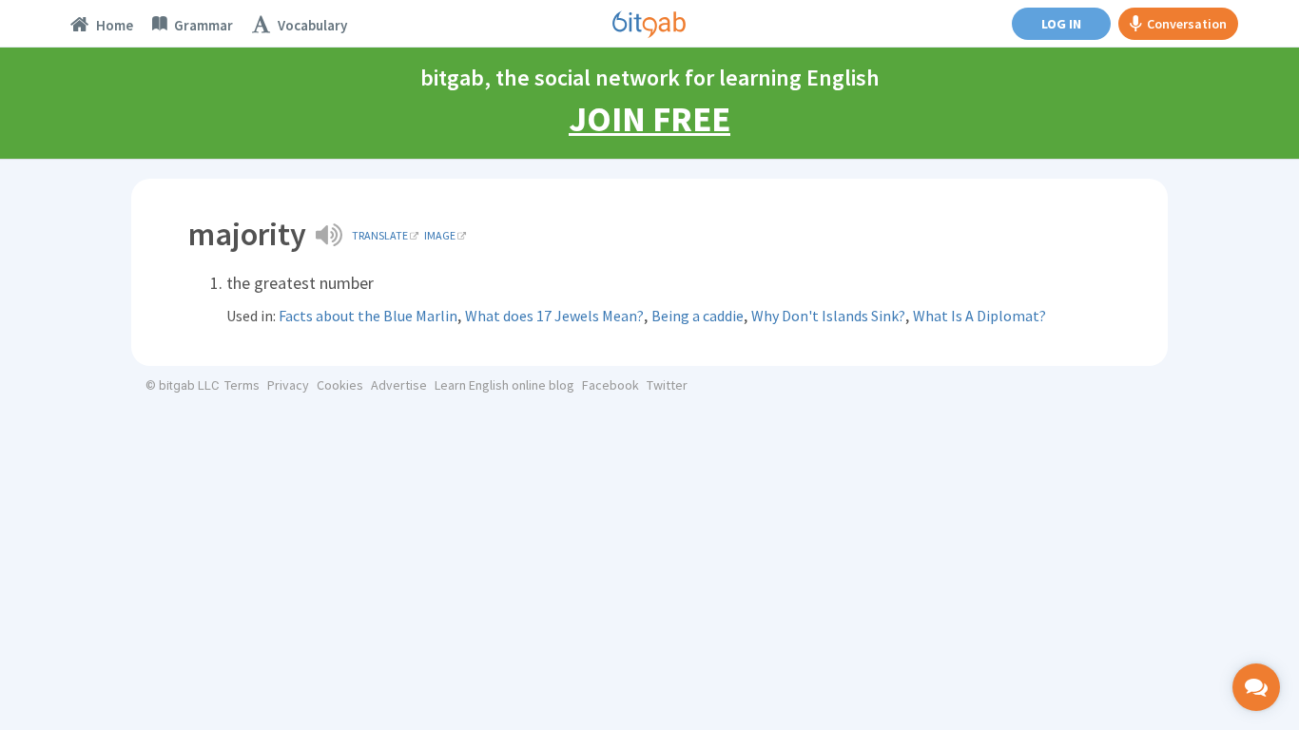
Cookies (340, 385)
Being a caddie (697, 315)
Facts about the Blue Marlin (368, 315)
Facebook (610, 385)
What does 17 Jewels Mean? (554, 315)
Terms (242, 385)
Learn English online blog (504, 385)
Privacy (288, 385)
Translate (380, 235)
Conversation (1187, 23)
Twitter (667, 385)
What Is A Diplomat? (979, 315)
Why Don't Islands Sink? (828, 315)
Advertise (399, 385)
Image (440, 235)
